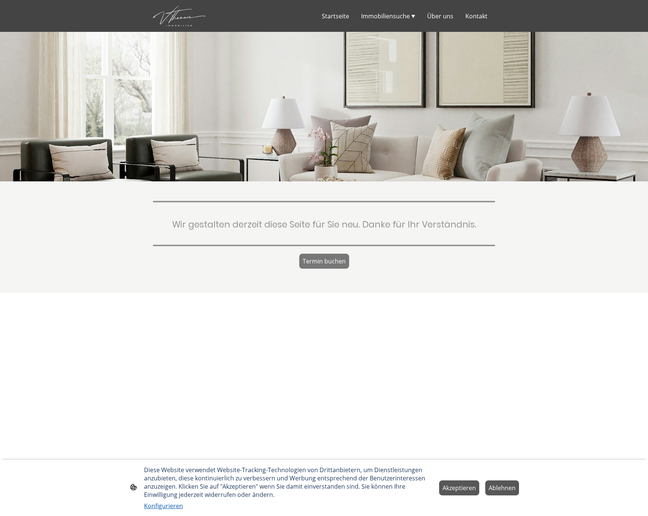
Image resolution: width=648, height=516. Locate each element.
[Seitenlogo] (179, 16)
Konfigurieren (163, 506)
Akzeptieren (459, 488)
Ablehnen (502, 488)
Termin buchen (324, 261)
